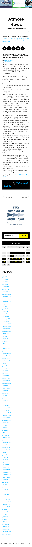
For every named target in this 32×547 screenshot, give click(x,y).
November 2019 (6, 445)
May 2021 (5, 400)
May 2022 (5, 370)
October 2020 (6, 418)
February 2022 (6, 378)
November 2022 (6, 356)
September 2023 (6, 331)
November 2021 (6, 385)
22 (27, 259)
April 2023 (5, 343)
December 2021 (6, 383)
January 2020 (6, 440)
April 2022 (5, 373)
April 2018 (5, 492)
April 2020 (5, 432)
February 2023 (6, 348)
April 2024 (5, 314)
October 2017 (6, 507)
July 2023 (4, 336)
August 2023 (5, 333)
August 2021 (5, 393)
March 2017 (5, 524)
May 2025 (5, 281)
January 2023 (6, 351)
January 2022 (6, 380)
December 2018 (6, 472)
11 (18, 36)
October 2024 (6, 299)
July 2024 (4, 306)
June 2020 (5, 427)
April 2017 (5, 521)
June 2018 (5, 487)
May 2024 (5, 311)
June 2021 (5, 398)
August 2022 (5, 363)
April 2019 (5, 462)
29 (27, 262)
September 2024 (6, 301)
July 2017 (4, 514)
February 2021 (6, 408)
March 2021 (5, 405)
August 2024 (5, 304)
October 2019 (6, 447)
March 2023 (5, 346)
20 (20, 259)
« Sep (3, 267)
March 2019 (5, 465)
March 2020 (5, 435)
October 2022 (6, 358)
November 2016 (6, 534)
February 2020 (6, 437)
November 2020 (6, 415)
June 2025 (5, 279)
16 (4, 259)
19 (16, 259)
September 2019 (6, 450)
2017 (8, 36)
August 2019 (5, 452)
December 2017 (6, 502)
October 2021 (6, 388)
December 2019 (6, 442)
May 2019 (5, 460)
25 (12, 262)
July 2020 (4, 425)
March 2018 (5, 494)
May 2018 (5, 489)
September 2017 (6, 509)
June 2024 (5, 309)
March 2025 (5, 286)
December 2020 (6, 413)
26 (16, 262)
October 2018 (6, 477)
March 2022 (5, 375)
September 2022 (6, 361)
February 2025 (6, 289)
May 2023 (5, 341)
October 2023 (6, 328)
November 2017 (6, 504)
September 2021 (6, 390)
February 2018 (6, 497)
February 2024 (6, 319)
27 (20, 262)
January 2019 (6, 469)
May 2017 (5, 519)
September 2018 (6, 479)
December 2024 (6, 294)
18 (12, 259)
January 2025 (6, 291)
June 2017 (5, 516)
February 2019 (6, 467)
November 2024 (6, 296)
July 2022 (4, 366)
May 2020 (5, 430)
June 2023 (5, 338)
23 (4, 262)
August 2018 (5, 482)
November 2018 (6, 474)
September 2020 (6, 420)
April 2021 (5, 403)
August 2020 (5, 422)
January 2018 (6, 499)
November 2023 (6, 326)
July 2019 (4, 455)
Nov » (7, 267)
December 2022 (6, 353)
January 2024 (6, 321)
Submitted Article (8, 60)
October (14, 36)
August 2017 (5, 512)
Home (4, 36)
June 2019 (5, 457)
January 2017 (6, 529)
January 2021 (6, 410)
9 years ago (8, 61)
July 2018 (4, 484)
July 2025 (4, 277)
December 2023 (6, 324)
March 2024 (5, 316)
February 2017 (6, 526)
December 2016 (6, 531)
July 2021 (4, 395)
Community (23, 36)
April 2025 (5, 284)
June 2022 (5, 368)
